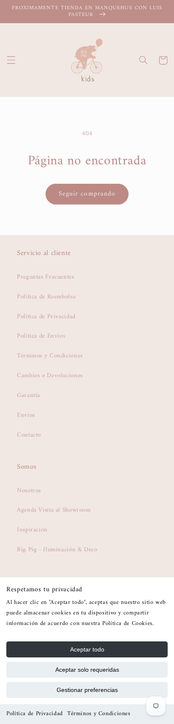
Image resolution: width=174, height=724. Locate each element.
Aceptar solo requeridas (87, 669)
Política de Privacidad (34, 713)
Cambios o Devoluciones (50, 375)
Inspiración (32, 529)
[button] (11, 60)
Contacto (29, 434)
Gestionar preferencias (87, 689)
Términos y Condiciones (98, 713)
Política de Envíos (41, 335)
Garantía (28, 395)
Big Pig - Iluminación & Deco (57, 549)
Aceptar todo (87, 649)
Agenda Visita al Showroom (54, 509)
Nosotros (29, 490)
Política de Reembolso (46, 296)
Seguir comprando (87, 194)
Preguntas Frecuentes (45, 276)
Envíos (26, 415)
